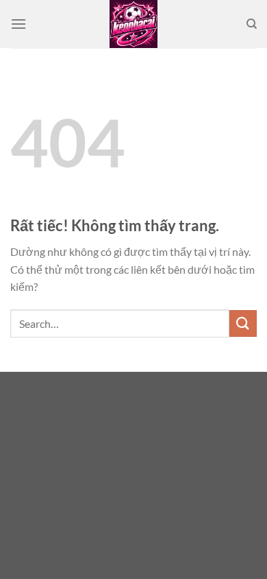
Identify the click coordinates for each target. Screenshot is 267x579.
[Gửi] (243, 323)
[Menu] (18, 23)
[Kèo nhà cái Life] (133, 24)
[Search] (251, 24)
